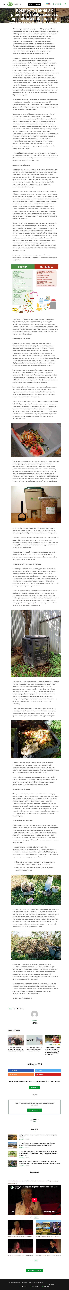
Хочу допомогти (34, 1110)
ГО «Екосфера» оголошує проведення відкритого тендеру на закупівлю (34, 1049)
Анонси (21, 1139)
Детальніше (34, 1087)
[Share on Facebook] (6, 34)
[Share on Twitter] (6, 38)
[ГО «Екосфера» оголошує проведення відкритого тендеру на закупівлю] (34, 1040)
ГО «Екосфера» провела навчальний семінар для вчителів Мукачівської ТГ (15, 1049)
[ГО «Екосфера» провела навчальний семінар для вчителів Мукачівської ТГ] (16, 1040)
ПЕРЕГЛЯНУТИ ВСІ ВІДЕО (34, 1270)
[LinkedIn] (6, 42)
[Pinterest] (20, 1008)
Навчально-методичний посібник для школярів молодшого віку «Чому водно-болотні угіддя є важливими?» (52, 1051)
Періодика (34, 4)
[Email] (6, 47)
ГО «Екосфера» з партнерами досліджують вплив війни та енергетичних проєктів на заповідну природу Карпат (37, 1144)
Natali (32, 27)
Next (36, 1217)
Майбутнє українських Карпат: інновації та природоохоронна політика (38, 1136)
